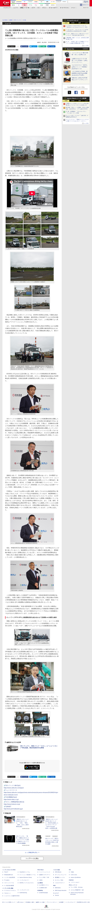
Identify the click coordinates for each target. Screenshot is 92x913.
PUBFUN (71, 880)
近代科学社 (40, 890)
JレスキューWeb (59, 880)
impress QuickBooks (76, 877)
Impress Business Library (25, 877)
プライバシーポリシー (51, 902)
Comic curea (74, 874)
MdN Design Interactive (60, 890)
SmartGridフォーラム (24, 872)
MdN (54, 885)
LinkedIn (52, 46)
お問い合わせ (20, 902)
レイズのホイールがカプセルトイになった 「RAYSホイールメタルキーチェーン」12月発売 (77, 27)
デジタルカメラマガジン (10, 890)
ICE (70, 869)
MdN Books (58, 887)
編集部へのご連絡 (40, 902)
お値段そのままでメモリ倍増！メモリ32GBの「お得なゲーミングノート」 (80, 60)
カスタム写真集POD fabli (77, 890)
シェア (25, 46)
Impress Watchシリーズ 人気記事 (76, 98)
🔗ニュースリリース (31, 792)
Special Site (70, 49)
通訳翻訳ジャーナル (60, 877)
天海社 (72, 872)
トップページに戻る (32, 858)
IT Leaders (6, 880)
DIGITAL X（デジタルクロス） (26, 882)
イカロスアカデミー (60, 882)
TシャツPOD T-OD (44, 877)
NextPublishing (23, 892)
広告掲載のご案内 (29, 902)
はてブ (34, 46)
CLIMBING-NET (43, 887)
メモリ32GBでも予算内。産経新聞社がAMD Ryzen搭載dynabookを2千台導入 (80, 73)
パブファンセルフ (75, 882)
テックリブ (56, 893)
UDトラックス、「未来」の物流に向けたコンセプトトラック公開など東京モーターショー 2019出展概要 (22, 839)
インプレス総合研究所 (9, 877)
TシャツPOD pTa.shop (76, 887)
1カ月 (86, 23)
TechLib (57, 895)
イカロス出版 (56, 869)
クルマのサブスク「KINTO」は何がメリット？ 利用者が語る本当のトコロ (80, 66)
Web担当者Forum (8, 874)
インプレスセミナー (24, 880)
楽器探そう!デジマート (44, 874)
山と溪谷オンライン (44, 885)
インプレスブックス (24, 890)
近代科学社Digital (43, 892)
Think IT (6, 872)
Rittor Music (40, 869)
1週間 (79, 23)
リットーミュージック (44, 872)
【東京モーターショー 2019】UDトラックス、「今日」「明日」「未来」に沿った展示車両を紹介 (22, 823)
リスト (17, 46)
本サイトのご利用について (8, 902)
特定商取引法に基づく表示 (83, 902)
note (44, 46)
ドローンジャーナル (9, 882)
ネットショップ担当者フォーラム (27, 874)
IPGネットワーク (73, 885)
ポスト (12, 46)
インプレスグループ (70, 902)
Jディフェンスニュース (60, 874)
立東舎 (40, 880)
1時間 (66, 23)
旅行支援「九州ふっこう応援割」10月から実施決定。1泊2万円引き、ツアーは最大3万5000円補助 (77, 109)
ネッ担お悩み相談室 (9, 885)
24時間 (72, 23)
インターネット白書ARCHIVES (11, 895)
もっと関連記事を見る (31, 852)
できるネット (7, 893)
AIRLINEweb (58, 872)
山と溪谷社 (40, 882)
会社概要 (61, 902)
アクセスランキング (72, 20)
